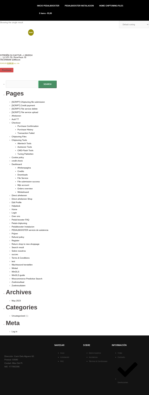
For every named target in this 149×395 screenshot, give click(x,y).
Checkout (16, 123)
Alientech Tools (24, 143)
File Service (22, 178)
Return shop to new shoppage (25, 244)
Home (14, 209)
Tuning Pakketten (25, 154)
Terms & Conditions (21, 258)
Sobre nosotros (19, 251)
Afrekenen (16, 116)
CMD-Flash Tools (25, 150)
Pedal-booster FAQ (20, 220)
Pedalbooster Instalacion (23, 227)
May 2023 (16, 300)
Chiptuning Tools (19, 140)
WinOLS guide (18, 275)
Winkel (15, 268)
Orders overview (25, 188)
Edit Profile (17, 202)
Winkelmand (23, 192)
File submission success (28, 181)
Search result (18, 247)
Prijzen (15, 233)
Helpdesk (16, 206)
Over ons (16, 216)
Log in (14, 331)
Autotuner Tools (24, 147)
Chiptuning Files (19, 136)
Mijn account (23, 185)
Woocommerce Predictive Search (27, 279)
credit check (17, 161)
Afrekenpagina (24, 168)
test (13, 261)
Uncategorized (18, 316)
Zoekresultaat (18, 282)
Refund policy (18, 237)
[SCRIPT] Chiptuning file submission (28, 102)
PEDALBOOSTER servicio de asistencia (30, 230)
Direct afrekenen (19, 195)
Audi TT (15, 119)
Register (15, 240)
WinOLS (15, 272)
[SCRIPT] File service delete (25, 109)
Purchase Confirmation (28, 126)
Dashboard (17, 164)
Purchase (6, 70)
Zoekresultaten (18, 285)
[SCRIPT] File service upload (25, 112)
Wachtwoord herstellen (22, 265)
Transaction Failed (25, 133)
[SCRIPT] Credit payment (23, 105)
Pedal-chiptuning (19, 223)
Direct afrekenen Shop (22, 199)
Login (14, 213)
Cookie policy (18, 157)
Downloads (22, 175)
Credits (20, 171)
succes (15, 254)
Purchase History (25, 129)
